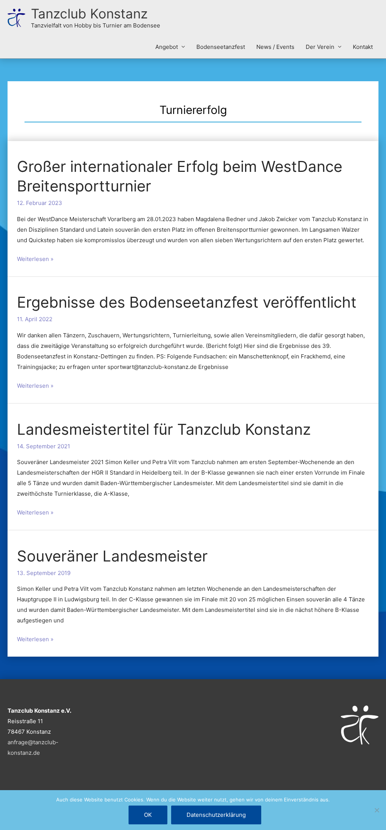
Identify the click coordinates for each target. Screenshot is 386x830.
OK (148, 814)
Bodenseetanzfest (220, 46)
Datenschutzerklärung (216, 814)
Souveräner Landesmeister (112, 556)
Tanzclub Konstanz (89, 13)
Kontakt (363, 46)
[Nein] (376, 810)
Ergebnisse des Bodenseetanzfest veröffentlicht (187, 302)
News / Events (275, 46)
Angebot (166, 46)
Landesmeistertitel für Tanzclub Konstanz (164, 429)
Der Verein (320, 46)
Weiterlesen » (35, 258)
